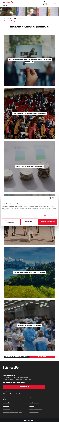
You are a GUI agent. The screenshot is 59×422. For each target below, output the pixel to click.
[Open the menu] (55, 3)
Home (6, 19)
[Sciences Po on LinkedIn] (4, 394)
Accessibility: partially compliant (12, 412)
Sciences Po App (34, 412)
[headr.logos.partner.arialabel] (45, 3)
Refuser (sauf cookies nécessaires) (11, 221)
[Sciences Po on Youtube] (20, 394)
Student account (34, 400)
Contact (5, 400)
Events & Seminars (28, 19)
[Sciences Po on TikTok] (16, 394)
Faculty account (34, 403)
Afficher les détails (49, 215)
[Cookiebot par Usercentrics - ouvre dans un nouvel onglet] (50, 198)
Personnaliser (28, 221)
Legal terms (6, 409)
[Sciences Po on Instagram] (13, 394)
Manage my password (36, 409)
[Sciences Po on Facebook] (10, 394)
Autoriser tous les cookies (48, 221)
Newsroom (6, 406)
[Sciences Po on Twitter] (7, 394)
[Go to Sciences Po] (11, 368)
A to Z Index (6, 403)
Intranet (32, 406)
